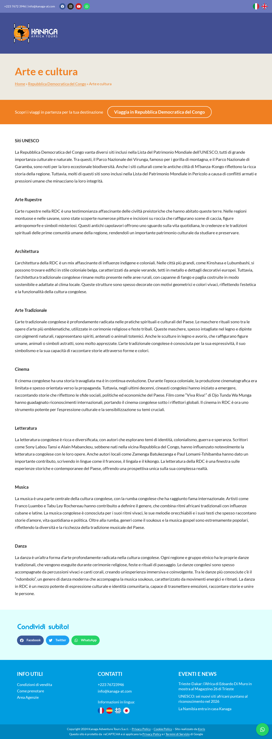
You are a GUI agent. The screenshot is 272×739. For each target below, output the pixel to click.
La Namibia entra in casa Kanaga (204, 708)
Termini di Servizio (178, 734)
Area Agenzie (28, 697)
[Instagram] (70, 6)
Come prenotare (30, 691)
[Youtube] (78, 6)
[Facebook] (62, 6)
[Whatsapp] (87, 6)
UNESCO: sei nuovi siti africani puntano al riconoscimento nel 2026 (213, 699)
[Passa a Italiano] (256, 6)
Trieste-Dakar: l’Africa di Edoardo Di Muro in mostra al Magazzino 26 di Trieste (215, 686)
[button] (30, 640)
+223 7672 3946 (15, 6)
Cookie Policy (163, 729)
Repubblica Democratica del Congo (57, 84)
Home (20, 84)
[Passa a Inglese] (264, 6)
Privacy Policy (141, 729)
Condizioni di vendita (34, 684)
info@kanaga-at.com (41, 6)
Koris (201, 729)
